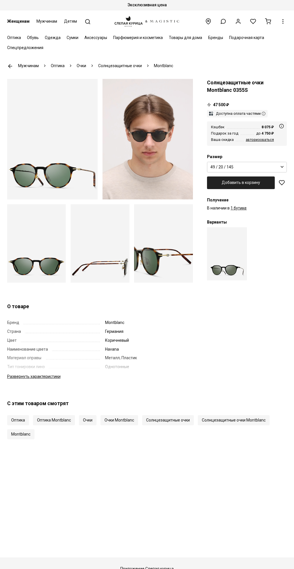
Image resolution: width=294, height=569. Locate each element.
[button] (223, 21)
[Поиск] (88, 22)
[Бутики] (208, 21)
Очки (87, 420)
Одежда (53, 37)
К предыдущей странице (10, 66)
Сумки (72, 37)
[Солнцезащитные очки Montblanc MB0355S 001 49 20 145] (227, 253)
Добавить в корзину (241, 182)
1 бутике (239, 208)
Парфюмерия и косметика (138, 37)
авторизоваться (260, 139)
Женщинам (18, 21)
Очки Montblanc (119, 420)
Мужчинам (46, 21)
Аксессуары (95, 37)
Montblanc (20, 434)
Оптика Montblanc (54, 420)
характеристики (34, 376)
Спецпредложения (25, 47)
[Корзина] (268, 21)
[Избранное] (253, 21)
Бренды (215, 37)
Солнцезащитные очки (168, 420)
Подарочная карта (246, 37)
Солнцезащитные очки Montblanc (234, 420)
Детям (70, 21)
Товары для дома (185, 37)
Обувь (33, 37)
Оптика (14, 37)
